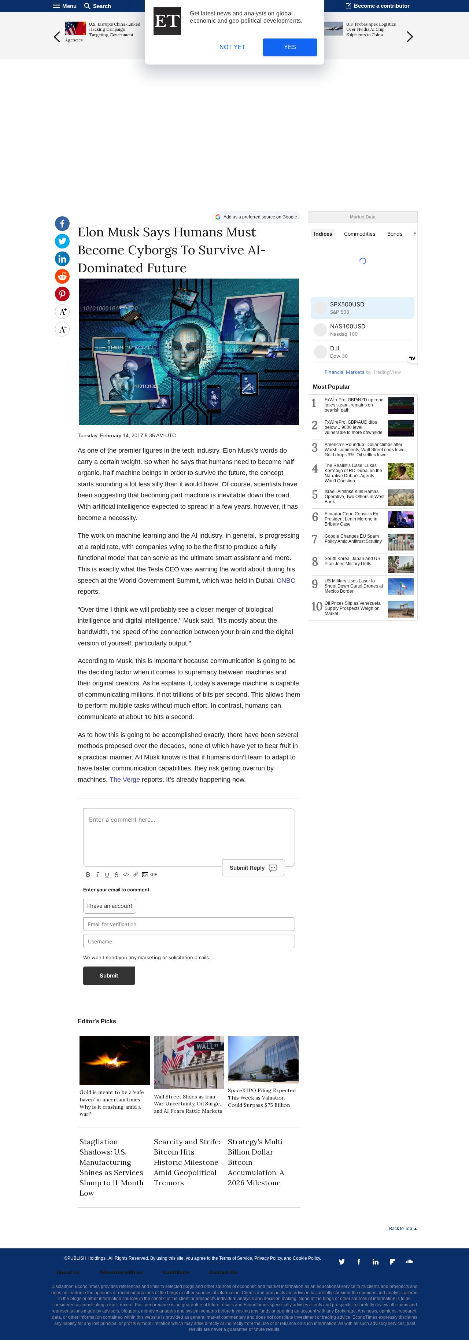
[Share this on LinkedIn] (62, 264)
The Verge (125, 779)
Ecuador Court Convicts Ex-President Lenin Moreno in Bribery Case (352, 519)
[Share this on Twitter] (62, 247)
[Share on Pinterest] (62, 299)
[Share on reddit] (62, 282)
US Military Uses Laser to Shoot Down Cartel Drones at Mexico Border (354, 586)
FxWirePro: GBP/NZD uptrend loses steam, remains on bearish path (354, 405)
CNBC (286, 580)
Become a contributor (382, 6)
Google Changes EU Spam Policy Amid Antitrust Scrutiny (353, 539)
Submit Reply (247, 867)
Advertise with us (121, 1272)
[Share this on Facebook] (62, 229)
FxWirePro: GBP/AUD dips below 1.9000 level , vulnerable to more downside (354, 427)
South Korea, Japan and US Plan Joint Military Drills (352, 561)
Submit (109, 975)
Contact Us (223, 1272)
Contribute (176, 1272)
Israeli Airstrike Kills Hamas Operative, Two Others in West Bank (354, 496)
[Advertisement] (234, 154)
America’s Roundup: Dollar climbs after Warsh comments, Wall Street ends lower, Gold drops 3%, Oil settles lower (366, 449)
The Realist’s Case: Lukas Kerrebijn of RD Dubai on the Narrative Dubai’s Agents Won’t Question (353, 473)
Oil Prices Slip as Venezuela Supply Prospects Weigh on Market (353, 608)
